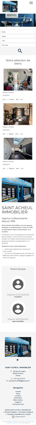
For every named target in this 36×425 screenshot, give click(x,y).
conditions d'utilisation (12, 422)
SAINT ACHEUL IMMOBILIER (18, 367)
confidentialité (30, 421)
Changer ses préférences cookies (19, 414)
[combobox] (18, 32)
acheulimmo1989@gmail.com (19, 381)
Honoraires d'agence (26, 412)
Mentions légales (11, 412)
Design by (20, 416)
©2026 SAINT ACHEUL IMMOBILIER (18, 410)
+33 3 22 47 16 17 (19, 378)
